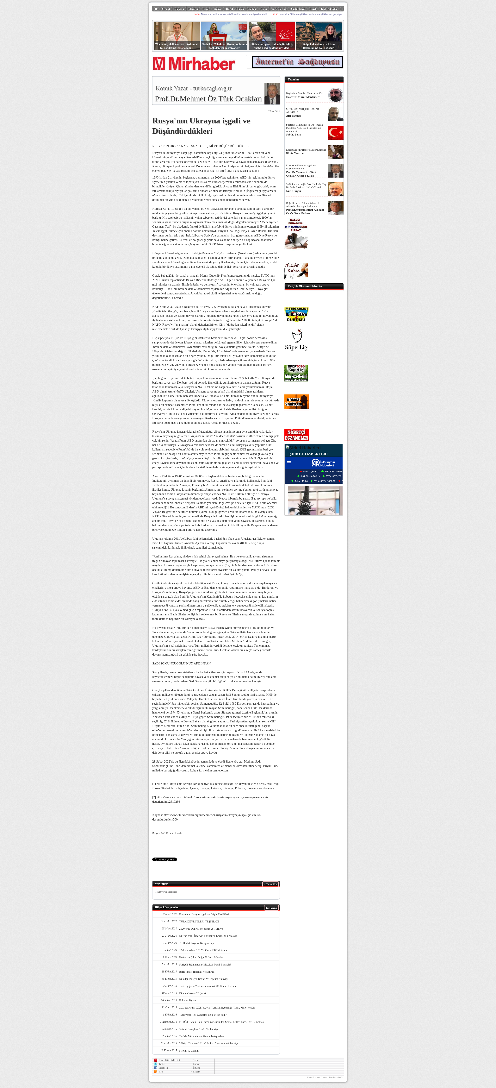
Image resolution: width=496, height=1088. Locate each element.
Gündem (179, 8)
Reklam (196, 1071)
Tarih (313, 8)
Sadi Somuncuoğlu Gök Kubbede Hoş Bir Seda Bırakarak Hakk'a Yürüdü (306, 186)
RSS (161, 1071)
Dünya (217, 8)
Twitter (162, 1064)
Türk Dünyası (279, 8)
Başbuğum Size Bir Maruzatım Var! (304, 93)
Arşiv (195, 1060)
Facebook (163, 1067)
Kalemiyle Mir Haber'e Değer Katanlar (306, 149)
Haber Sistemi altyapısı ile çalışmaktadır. (325, 1077)
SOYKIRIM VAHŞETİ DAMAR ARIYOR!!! (302, 111)
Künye (196, 1064)
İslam (264, 8)
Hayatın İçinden (235, 8)
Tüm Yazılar (271, 908)
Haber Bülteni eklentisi (169, 1060)
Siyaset (166, 8)
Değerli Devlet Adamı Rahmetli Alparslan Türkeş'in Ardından (302, 205)
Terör (206, 8)
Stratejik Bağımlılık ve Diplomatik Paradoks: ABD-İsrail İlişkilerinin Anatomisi (304, 127)
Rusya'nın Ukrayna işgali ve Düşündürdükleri (301, 167)
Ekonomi (194, 8)
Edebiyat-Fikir (329, 8)
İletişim (196, 1067)
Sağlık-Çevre (298, 8)
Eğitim (252, 8)
